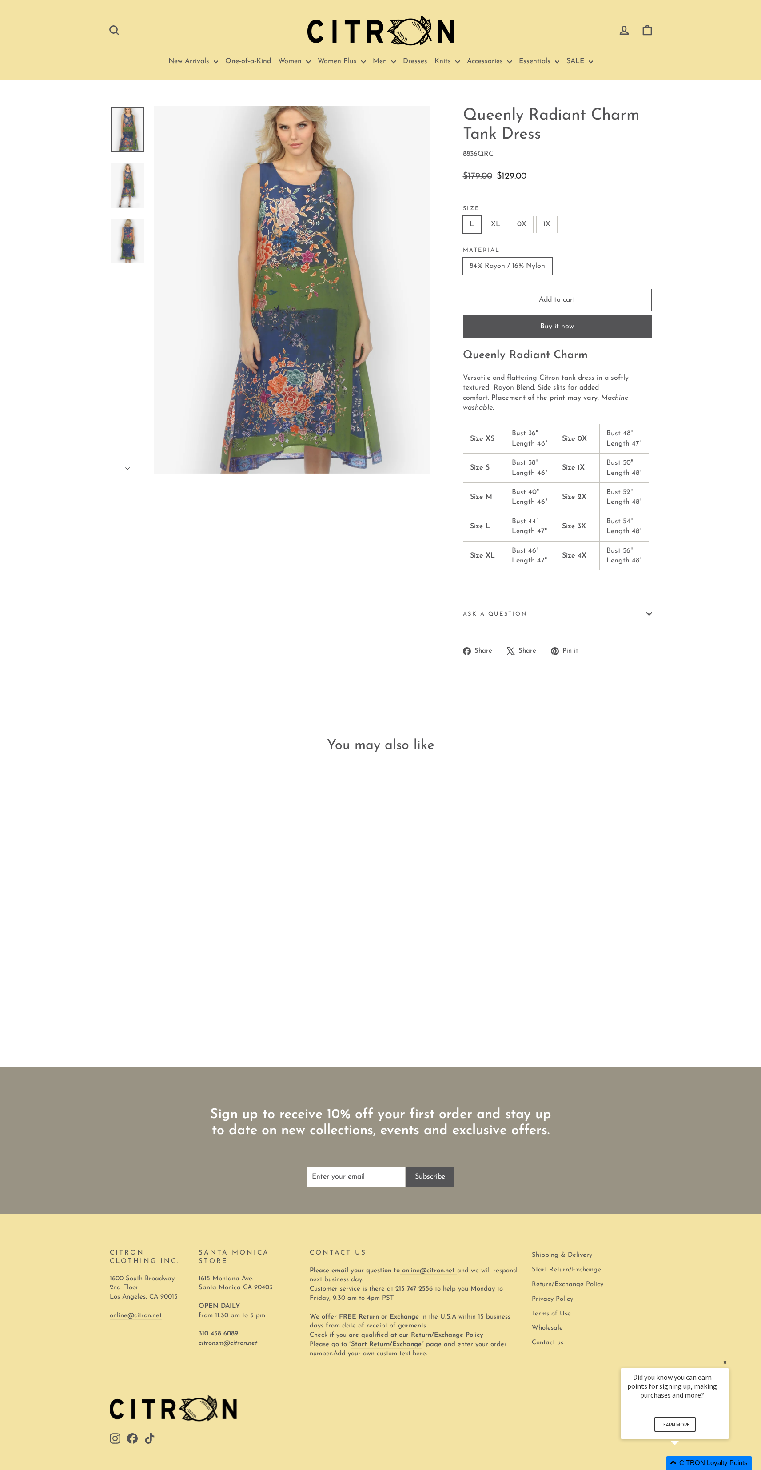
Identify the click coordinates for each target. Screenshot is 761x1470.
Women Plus (338, 61)
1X (546, 224)
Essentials (536, 61)
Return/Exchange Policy (567, 1284)
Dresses (415, 61)
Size (471, 208)
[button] (685, 1463)
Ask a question (495, 614)
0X (521, 224)
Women (291, 61)
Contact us (547, 1342)
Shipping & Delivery (562, 1255)
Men (381, 61)
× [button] (725, 1362)
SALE (576, 61)
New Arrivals (189, 61)
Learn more (675, 1424)
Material (481, 250)
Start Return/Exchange (566, 1270)
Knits (443, 61)
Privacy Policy (552, 1299)
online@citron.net (136, 1315)
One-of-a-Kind (248, 61)
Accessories (486, 61)
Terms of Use (551, 1314)
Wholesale (547, 1328)
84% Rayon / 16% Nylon (507, 266)
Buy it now (557, 326)
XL (495, 224)
